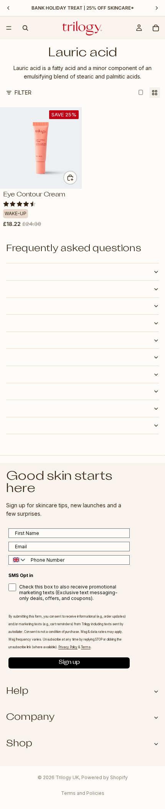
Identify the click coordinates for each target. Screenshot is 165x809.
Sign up (69, 662)
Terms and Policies (82, 793)
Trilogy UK (67, 777)
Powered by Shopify (104, 777)
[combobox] (18, 560)
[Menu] (9, 28)
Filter (23, 92)
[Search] (25, 28)
